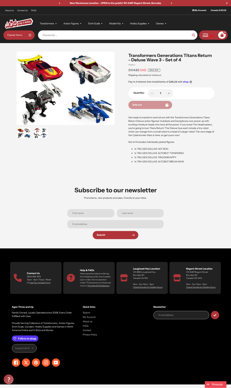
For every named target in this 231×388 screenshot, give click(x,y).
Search (86, 312)
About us (87, 321)
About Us (9, 10)
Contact (87, 330)
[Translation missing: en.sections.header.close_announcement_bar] (226, 3)
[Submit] (215, 315)
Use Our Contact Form (40, 282)
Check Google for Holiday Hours (148, 287)
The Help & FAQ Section (98, 285)
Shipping (132, 75)
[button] (9, 379)
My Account (89, 317)
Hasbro (131, 64)
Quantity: (138, 92)
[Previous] (59, 3)
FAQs (85, 325)
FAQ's (33, 10)
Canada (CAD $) (218, 10)
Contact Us (22, 10)
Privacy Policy (90, 334)
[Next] (171, 3)
